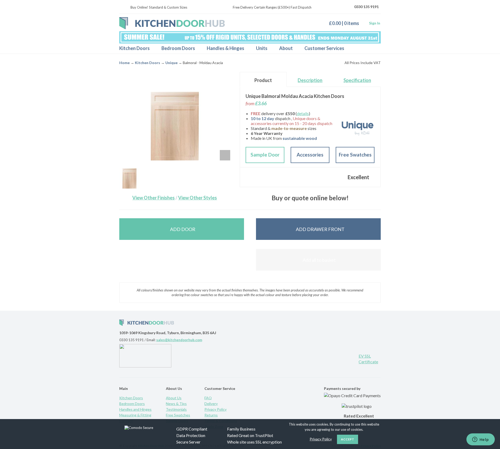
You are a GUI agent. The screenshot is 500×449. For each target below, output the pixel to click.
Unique (171, 62)
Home (124, 62)
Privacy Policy (215, 409)
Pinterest (316, 358)
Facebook (333, 358)
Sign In (374, 23)
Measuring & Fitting (135, 415)
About (286, 48)
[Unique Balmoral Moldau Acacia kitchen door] (129, 178)
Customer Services (324, 48)
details (303, 113)
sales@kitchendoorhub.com (179, 340)
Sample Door (265, 155)
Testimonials (176, 409)
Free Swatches (355, 155)
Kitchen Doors (134, 48)
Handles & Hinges (225, 48)
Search (372, 48)
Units (261, 48)
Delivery (211, 403)
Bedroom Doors (178, 48)
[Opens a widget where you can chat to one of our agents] (480, 439)
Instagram (350, 358)
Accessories (310, 155)
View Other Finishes (153, 198)
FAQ (208, 398)
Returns (211, 415)
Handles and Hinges (135, 409)
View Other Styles (197, 198)
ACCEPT (347, 439)
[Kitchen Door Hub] (172, 23)
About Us (174, 398)
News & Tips (176, 403)
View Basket (346, 23)
